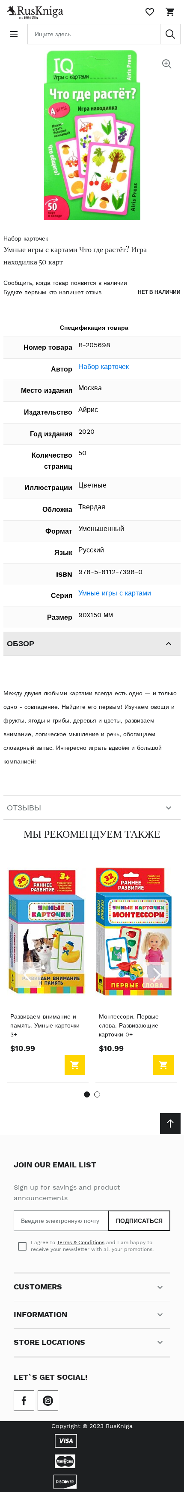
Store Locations (49, 1342)
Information (40, 1314)
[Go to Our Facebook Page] (24, 1400)
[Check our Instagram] (48, 1400)
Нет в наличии (159, 292)
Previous (28, 975)
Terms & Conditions (80, 1242)
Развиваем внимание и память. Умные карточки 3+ (45, 1025)
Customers (38, 1286)
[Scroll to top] (170, 1123)
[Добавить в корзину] (75, 1065)
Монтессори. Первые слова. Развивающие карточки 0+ (129, 1025)
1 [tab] (87, 1094)
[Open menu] (13, 34)
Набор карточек (25, 238)
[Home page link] (33, 12)
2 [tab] (97, 1094)
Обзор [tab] (20, 643)
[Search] (170, 34)
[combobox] (104, 34)
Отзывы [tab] (24, 807)
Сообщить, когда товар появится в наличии (65, 282)
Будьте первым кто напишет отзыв (52, 292)
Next (156, 975)
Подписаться (139, 1220)
